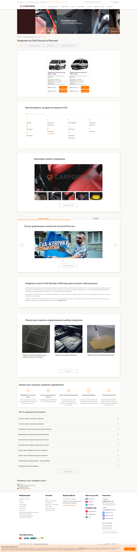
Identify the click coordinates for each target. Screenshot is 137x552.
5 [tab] (71, 261)
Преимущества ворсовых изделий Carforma (34, 434)
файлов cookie (82, 548)
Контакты (109, 6)
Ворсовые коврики (53, 6)
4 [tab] (69, 261)
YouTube (90, 501)
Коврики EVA (64, 6)
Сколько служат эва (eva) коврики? (31, 418)
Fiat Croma (50, 125)
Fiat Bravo (29, 135)
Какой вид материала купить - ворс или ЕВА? (34, 461)
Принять (130, 549)
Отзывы (89, 6)
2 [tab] (65, 261)
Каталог (43, 6)
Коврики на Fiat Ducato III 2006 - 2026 (56, 73)
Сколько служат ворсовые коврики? (31, 424)
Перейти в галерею (68, 205)
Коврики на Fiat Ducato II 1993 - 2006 (78, 73)
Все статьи (68, 371)
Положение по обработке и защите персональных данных (29, 513)
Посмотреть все (68, 471)
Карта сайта (49, 506)
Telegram (91, 504)
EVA (63, 87)
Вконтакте (91, 499)
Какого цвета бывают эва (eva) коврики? (33, 450)
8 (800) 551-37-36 (47, 2)
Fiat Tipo (92, 131)
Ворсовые (64, 91)
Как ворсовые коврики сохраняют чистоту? (34, 445)
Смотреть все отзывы (68, 265)
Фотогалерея (81, 6)
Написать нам (109, 512)
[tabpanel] (68, 244)
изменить (59, 81)
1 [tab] (63, 261)
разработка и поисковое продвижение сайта (104, 544)
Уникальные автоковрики (41, 544)
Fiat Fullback (72, 123)
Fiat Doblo (50, 131)
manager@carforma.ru (109, 509)
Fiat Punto (71, 138)
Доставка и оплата (99, 6)
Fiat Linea (71, 129)
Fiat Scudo (92, 123)
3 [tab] (67, 261)
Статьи (73, 6)
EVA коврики (49, 502)
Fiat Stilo (92, 125)
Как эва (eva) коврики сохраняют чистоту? (34, 439)
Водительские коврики (52, 504)
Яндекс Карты (92, 511)
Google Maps (92, 514)
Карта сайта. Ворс (50, 508)
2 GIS (89, 517)
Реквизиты (22, 508)
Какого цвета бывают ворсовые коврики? (33, 455)
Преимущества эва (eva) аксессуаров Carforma (35, 429)
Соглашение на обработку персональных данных (26, 516)
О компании (22, 506)
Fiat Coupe (50, 123)
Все (46, 498)
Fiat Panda (71, 135)
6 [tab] (74, 261)
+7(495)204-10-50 (61, 300)
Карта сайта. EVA (50, 510)
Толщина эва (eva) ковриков (28, 466)
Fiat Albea (29, 129)
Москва (21, 2)
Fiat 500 (28, 123)
